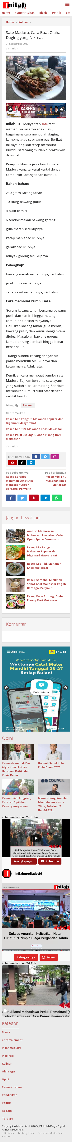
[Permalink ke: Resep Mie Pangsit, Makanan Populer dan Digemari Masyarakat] (15, 552)
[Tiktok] (22, 462)
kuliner (28, 405)
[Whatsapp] (57, 498)
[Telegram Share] (45, 498)
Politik (6, 1103)
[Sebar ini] (11, 498)
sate (44, 124)
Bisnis (6, 1032)
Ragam (7, 1110)
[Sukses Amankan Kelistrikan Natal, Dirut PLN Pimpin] (36, 917)
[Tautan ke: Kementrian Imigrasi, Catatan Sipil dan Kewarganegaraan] (18, 787)
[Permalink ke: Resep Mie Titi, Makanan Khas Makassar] (15, 569)
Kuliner (7, 1063)
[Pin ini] (34, 498)
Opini (5, 1079)
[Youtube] (12, 462)
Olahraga (8, 1071)
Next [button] (61, 110)
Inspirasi (8, 1055)
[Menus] (67, 4)
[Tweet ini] (22, 498)
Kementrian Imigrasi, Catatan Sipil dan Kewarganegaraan (16, 802)
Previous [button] (11, 110)
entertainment (12, 1040)
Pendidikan (9, 1095)
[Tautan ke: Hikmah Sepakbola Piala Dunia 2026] (54, 752)
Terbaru (7, 1118)
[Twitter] (45, 456)
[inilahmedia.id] (14, 4)
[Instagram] (54, 456)
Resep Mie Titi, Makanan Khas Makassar (34, 429)
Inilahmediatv (11, 1048)
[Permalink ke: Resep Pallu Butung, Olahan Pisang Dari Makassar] (15, 601)
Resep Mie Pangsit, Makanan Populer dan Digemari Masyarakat (42, 551)
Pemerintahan (12, 1087)
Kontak (6, 1136)
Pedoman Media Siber (51, 1133)
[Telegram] (31, 462)
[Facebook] (36, 456)
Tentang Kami (26, 1133)
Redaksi (9, 1133)
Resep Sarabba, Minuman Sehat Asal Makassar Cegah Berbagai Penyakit (20, 481)
